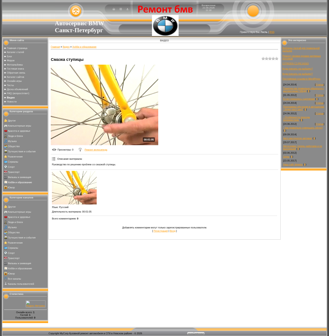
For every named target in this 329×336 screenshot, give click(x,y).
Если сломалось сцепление (299, 99)
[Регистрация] (121, 9)
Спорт (11, 167)
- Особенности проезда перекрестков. (296, 118)
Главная (55, 46)
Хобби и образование (20, 182)
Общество (14, 146)
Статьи (320, 84)
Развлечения (15, 156)
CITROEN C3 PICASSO (295, 63)
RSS (271, 32)
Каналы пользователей (21, 284)
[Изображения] (74, 187)
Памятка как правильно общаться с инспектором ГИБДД (303, 89)
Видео (66, 46)
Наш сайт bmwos (293, 164)
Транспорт (14, 172)
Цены (286, 156)
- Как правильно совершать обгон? (303, 127)
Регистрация (161, 231)
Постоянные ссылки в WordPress (301, 78)
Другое (12, 120)
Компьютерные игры (19, 125)
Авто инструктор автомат (297, 138)
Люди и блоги (15, 136)
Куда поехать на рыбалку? (297, 68)
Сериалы (13, 161)
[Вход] (127, 9)
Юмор (11, 187)
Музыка (12, 141)
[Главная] (114, 9)
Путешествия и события (22, 151)
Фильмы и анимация (19, 177)
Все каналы (14, 278)
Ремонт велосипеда (96, 149)
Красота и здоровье (19, 131)
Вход (172, 231)
